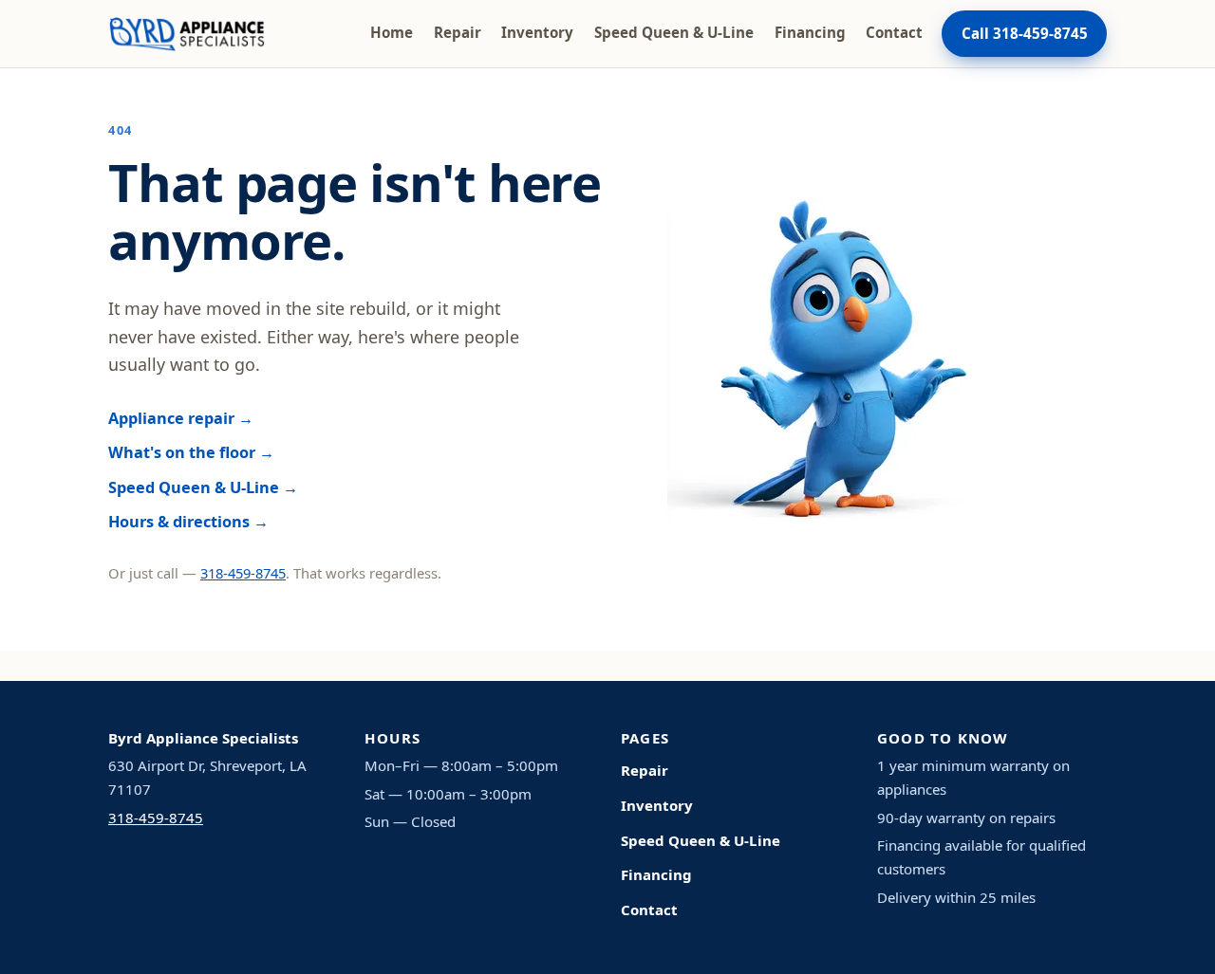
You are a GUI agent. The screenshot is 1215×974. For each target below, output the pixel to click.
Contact (894, 32)
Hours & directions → (188, 521)
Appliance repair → (180, 418)
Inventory (537, 32)
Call (1025, 33)
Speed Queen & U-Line (674, 32)
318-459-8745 (243, 572)
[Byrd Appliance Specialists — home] (187, 34)
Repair (457, 32)
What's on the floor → (191, 452)
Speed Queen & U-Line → (203, 487)
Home (391, 32)
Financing (810, 32)
